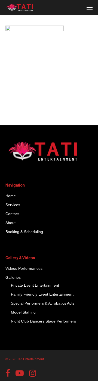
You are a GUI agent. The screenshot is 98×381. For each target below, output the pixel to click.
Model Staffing (23, 312)
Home (10, 196)
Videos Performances (23, 268)
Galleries (13, 277)
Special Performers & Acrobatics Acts (42, 303)
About (10, 223)
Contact (12, 214)
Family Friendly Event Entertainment (42, 294)
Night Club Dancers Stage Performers (43, 321)
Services (12, 205)
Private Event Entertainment (35, 285)
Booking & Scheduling (24, 232)
